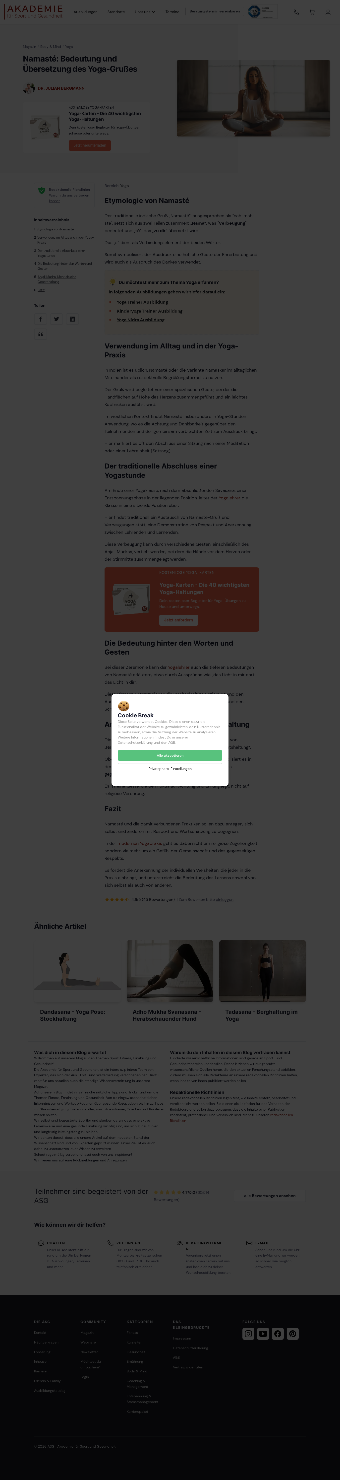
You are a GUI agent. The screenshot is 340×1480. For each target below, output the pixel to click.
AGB (171, 742)
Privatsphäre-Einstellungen (170, 768)
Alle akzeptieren (170, 755)
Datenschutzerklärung (135, 742)
